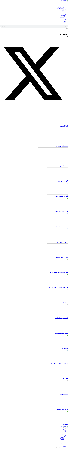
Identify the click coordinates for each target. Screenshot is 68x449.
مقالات (65, 14)
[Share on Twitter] (33, 106)
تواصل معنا (64, 19)
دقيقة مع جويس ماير (61, 7)
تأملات (65, 13)
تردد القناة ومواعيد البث (60, 8)
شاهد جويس (64, 6)
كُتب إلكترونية (62, 11)
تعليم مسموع (64, 9)
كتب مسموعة (62, 437)
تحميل (67, 31)
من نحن (65, 16)
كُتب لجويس (64, 436)
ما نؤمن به (62, 444)
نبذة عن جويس (62, 17)
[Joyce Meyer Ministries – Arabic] (64, 0)
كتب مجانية (62, 12)
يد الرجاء (65, 445)
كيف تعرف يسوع (63, 15)
